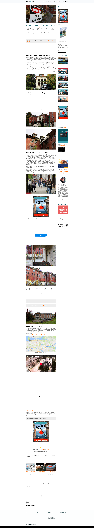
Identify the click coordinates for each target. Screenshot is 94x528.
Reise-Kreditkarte (39, 516)
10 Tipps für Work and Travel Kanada (32, 410)
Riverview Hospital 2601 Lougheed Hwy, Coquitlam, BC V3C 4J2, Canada (36, 334)
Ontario (67, 224)
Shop (63, 1)
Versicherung (65, 228)
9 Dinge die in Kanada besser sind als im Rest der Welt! (34, 407)
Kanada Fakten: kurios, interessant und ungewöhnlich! (34, 408)
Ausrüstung (63, 219)
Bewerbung (66, 219)
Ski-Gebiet (66, 226)
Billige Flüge (38, 517)
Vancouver (47, 27)
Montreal (61, 224)
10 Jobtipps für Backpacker (44, 305)
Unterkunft (65, 227)
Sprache (59, 227)
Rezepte (63, 225)
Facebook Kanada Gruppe (51, 517)
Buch (67, 1)
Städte (61, 227)
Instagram (47, 449)
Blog (43, 1)
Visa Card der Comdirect (62, 145)
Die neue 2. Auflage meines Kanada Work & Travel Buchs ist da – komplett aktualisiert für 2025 (30, 476)
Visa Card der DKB (65, 127)
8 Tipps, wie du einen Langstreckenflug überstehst (33, 456)
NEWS (37, 471)
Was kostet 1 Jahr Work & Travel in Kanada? (32, 406)
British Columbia (44, 27)
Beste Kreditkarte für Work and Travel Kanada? (40, 239)
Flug (63, 223)
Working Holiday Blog (61, 514)
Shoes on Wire (47, 226)
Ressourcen (54, 1)
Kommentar (28, 486)
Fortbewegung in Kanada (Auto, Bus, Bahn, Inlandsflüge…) (47, 400)
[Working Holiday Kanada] (30, 1)
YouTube (39, 449)
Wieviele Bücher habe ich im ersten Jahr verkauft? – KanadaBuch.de (50, 475)
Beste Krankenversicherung (40, 515)
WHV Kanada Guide (39, 514)
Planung (51, 1)
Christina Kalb (33, 27)
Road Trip (66, 225)
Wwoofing (59, 231)
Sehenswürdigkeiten (38, 27)
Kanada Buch (49, 514)
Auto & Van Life (40, 471)
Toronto (63, 227)
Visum (59, 230)
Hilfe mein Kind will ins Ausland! (50, 455)
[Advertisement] (41, 49)
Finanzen (60, 223)
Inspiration (33, 472)
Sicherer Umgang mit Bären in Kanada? (32, 409)
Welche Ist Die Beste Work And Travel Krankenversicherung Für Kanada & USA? (63, 172)
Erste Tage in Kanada (29, 472)
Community (59, 1)
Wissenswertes (64, 230)
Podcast (46, 1)
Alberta (59, 219)
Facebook (42, 449)
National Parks (64, 224)
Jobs (59, 224)
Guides (66, 223)
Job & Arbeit (43, 472)
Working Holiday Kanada (32, 524)
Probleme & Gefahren (60, 225)
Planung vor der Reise (29, 471)
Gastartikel (65, 223)
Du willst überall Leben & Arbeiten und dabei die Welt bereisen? (40, 475)
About (48, 1)
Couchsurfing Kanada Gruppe (51, 518)
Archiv (26, 517)
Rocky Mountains (61, 226)
